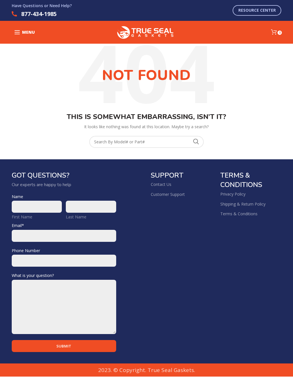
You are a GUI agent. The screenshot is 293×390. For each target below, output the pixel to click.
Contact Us (161, 184)
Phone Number (26, 250)
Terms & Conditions (239, 213)
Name (17, 196)
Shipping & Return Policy (243, 204)
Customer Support (168, 194)
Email (18, 225)
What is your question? (33, 275)
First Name (22, 217)
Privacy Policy (233, 194)
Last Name (76, 217)
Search (196, 142)
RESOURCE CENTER (257, 10)
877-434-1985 (39, 14)
